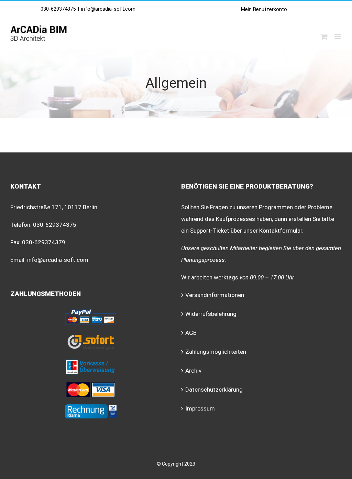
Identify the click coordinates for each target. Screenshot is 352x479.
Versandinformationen (214, 294)
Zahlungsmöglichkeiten (215, 351)
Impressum (200, 408)
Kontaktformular (280, 230)
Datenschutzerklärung (214, 389)
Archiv (193, 370)
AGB (191, 332)
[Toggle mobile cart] (324, 36)
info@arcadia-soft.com (108, 9)
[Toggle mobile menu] (338, 36)
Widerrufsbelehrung (210, 313)
